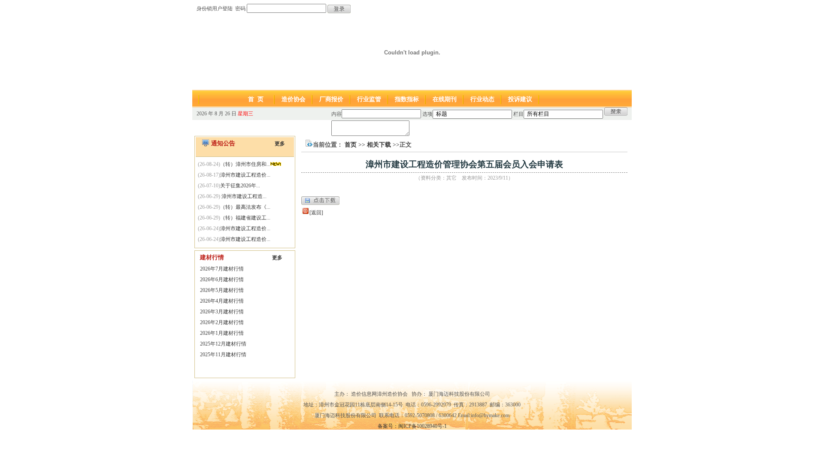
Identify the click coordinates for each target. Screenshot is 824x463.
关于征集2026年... (240, 186)
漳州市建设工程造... (243, 196)
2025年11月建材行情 (223, 355)
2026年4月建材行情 (222, 301)
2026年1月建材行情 (222, 333)
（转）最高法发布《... (245, 207)
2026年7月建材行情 (222, 269)
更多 (280, 144)
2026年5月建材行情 (222, 290)
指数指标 (407, 99)
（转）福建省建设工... (245, 218)
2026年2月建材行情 (222, 322)
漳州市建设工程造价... (245, 175)
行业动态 (482, 99)
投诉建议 (520, 99)
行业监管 (369, 99)
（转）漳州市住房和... (245, 164)
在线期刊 (445, 99)
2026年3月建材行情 (222, 312)
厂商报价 (331, 99)
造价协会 (294, 99)
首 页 (256, 99)
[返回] (316, 213)
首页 (351, 144)
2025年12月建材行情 (223, 344)
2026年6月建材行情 (222, 280)
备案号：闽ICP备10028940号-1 (412, 426)
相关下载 (379, 144)
